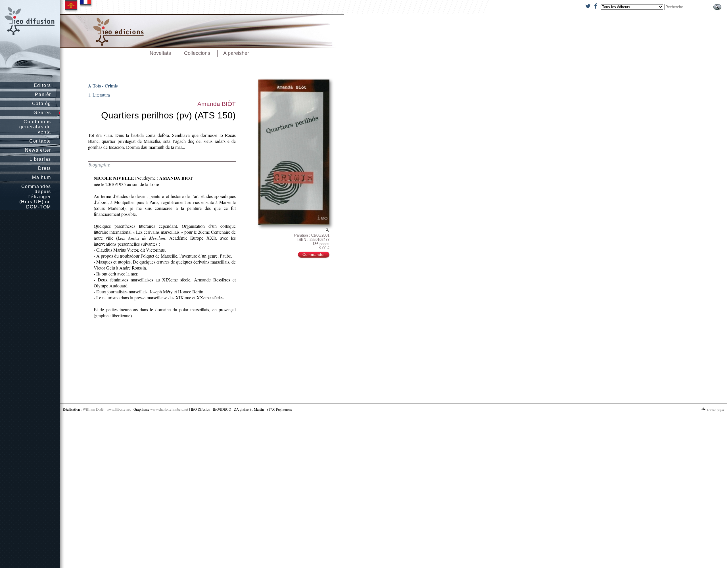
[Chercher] (717, 7)
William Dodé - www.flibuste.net (107, 409)
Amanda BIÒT (216, 104)
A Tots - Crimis (103, 85)
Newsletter (38, 150)
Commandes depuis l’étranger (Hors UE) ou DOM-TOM (35, 196)
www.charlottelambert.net (169, 409)
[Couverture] (327, 230)
